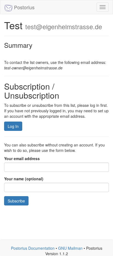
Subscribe (16, 201)
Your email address (22, 158)
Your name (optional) (23, 178)
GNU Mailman (70, 248)
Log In (13, 126)
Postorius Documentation (33, 248)
